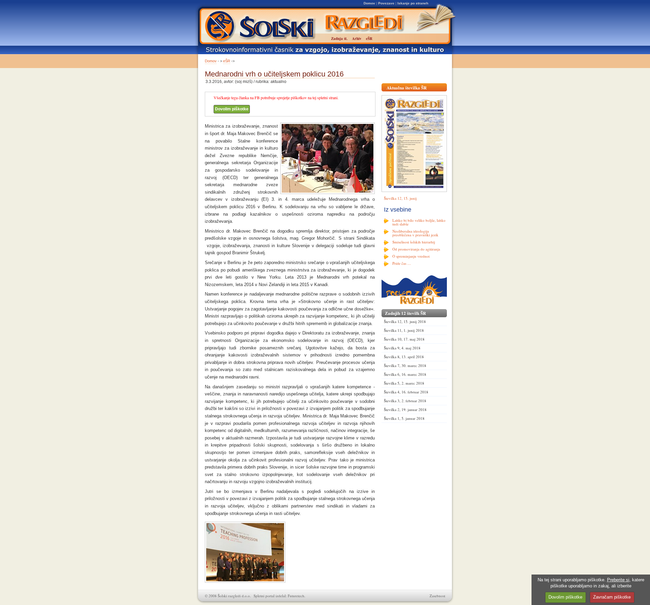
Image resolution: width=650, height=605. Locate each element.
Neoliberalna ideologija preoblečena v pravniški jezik (415, 233)
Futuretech (296, 595)
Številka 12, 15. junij (400, 198)
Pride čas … (401, 263)
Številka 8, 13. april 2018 (404, 356)
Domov (369, 3)
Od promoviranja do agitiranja (416, 249)
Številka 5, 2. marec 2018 (404, 383)
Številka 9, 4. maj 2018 (402, 347)
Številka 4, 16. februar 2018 (406, 391)
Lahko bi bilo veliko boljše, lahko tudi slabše (419, 222)
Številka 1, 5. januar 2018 (404, 418)
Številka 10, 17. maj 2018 (404, 339)
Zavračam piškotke (612, 597)
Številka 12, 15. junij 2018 (405, 321)
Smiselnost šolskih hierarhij (413, 241)
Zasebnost (437, 595)
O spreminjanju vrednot (411, 256)
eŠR (226, 61)
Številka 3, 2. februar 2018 (405, 400)
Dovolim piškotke (231, 109)
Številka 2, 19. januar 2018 (405, 409)
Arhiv (357, 38)
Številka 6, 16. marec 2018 (405, 374)
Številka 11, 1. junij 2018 (404, 330)
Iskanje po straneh (412, 3)
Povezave (386, 3)
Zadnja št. (339, 38)
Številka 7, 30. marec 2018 (405, 365)
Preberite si (618, 579)
